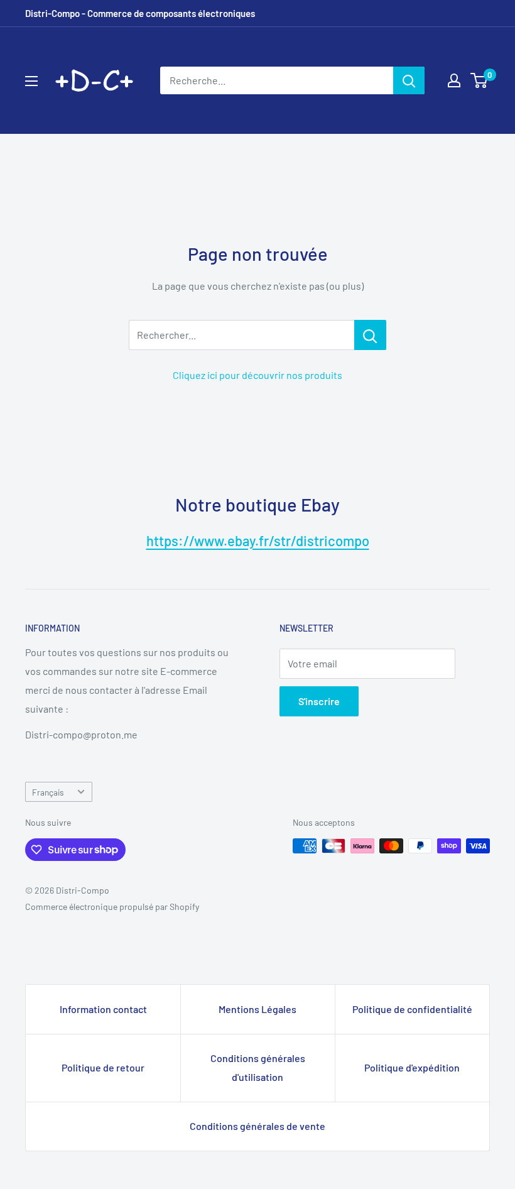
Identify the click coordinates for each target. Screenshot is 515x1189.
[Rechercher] (409, 80)
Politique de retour (103, 1067)
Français (48, 792)
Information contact (103, 1009)
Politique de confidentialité (412, 1009)
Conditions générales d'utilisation (257, 1067)
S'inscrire (319, 701)
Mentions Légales (257, 1009)
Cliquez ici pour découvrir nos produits (257, 375)
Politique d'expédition (412, 1067)
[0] (479, 80)
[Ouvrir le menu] (31, 81)
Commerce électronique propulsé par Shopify (112, 906)
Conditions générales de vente (257, 1126)
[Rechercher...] (370, 335)
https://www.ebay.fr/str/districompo (257, 540)
